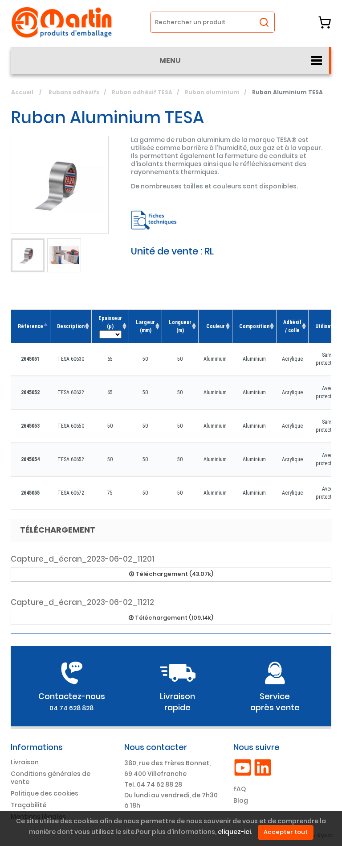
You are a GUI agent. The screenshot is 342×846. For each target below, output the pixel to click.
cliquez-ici (234, 832)
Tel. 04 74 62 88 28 (153, 784)
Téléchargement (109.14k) (173, 617)
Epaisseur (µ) (110, 322)
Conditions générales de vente (50, 777)
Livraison (25, 762)
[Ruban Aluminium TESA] (27, 255)
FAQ (239, 788)
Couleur (215, 326)
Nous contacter (155, 747)
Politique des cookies (44, 793)
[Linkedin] (262, 767)
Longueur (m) (180, 326)
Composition (254, 326)
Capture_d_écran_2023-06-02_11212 (82, 602)
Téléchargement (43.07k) (173, 574)
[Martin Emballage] (62, 22)
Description (71, 326)
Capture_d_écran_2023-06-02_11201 (83, 559)
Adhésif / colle (292, 326)
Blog (240, 800)
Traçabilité (28, 804)
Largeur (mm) (145, 326)
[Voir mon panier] (324, 22)
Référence (30, 326)
